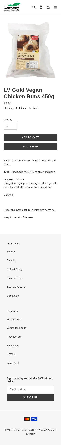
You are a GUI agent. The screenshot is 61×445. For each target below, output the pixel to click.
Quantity (8, 119)
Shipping (8, 108)
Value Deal (13, 363)
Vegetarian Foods (16, 327)
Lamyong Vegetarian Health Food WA (30, 430)
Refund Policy (14, 269)
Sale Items (13, 345)
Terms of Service (16, 286)
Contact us (13, 295)
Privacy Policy (15, 278)
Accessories (14, 336)
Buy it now (30, 146)
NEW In (11, 354)
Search (11, 251)
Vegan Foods (14, 318)
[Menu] (55, 7)
